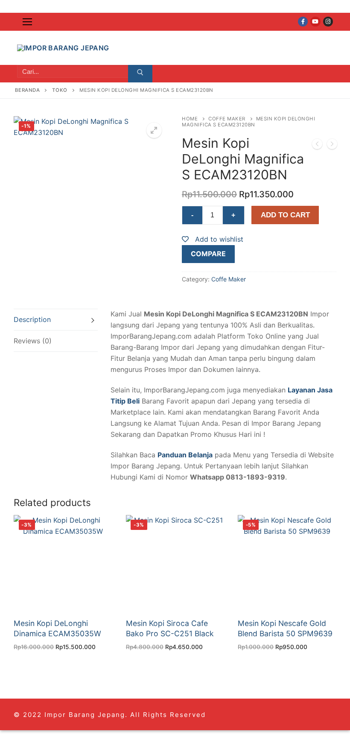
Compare (208, 253)
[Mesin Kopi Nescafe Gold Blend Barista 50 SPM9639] (332, 145)
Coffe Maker (226, 119)
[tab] (56, 320)
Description (32, 319)
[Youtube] (315, 21)
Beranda (27, 90)
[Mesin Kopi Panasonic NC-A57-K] (317, 145)
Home (190, 119)
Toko (59, 90)
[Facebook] (303, 21)
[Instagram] (328, 21)
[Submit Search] (140, 74)
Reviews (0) (33, 340)
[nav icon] (27, 22)
